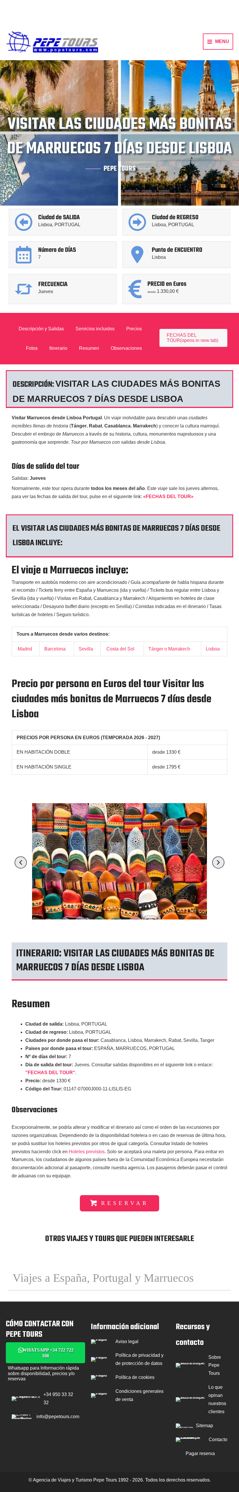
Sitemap (204, 1425)
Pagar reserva (200, 1453)
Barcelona (55, 648)
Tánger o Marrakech (169, 648)
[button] (21, 862)
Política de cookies (134, 1377)
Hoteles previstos (87, 1151)
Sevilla (86, 648)
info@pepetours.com (57, 1416)
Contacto (218, 1439)
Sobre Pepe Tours (214, 1365)
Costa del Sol (120, 648)
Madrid (25, 648)
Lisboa (213, 648)
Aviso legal (126, 1341)
